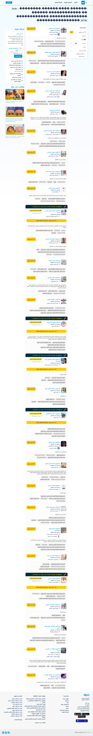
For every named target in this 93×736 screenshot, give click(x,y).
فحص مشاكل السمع (54, 104)
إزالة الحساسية (46, 564)
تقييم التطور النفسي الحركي (40, 101)
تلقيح (64, 65)
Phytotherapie (62, 104)
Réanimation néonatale (61, 122)
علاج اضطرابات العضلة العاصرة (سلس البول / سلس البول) (53, 44)
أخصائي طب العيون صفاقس (38, 714)
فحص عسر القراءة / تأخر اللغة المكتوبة (39, 104)
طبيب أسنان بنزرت (40, 704)
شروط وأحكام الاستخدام (83, 709)
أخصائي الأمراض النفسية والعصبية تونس (35, 719)
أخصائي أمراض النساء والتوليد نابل (36, 712)
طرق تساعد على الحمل (15, 67)
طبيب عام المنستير (40, 710)
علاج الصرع (54, 233)
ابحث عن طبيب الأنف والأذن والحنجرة (13, 712)
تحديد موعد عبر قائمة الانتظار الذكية (45, 221)
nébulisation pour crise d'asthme (59, 293)
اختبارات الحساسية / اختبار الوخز (58, 82)
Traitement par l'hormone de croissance (48, 201)
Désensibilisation (41, 82)
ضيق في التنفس (17, 63)
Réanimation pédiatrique (61, 201)
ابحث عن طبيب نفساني (16, 716)
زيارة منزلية (81, 56)
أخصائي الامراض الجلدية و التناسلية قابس (34, 706)
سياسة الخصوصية (85, 711)
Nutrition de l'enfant (32, 61)
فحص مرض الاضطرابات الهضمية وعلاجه (56, 198)
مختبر (67, 708)
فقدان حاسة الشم (16, 77)
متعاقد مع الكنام (80, 54)
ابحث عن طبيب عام (17, 705)
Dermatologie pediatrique (39, 41)
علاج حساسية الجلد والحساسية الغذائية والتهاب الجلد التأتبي (52, 146)
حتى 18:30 (36, 416)
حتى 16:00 (36, 581)
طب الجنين (44, 198)
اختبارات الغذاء (33, 82)
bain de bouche (18, 71)
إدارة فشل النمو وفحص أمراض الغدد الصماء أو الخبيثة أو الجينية (51, 46)
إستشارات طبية (65, 705)
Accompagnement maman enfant (59, 84)
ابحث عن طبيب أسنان (17, 699)
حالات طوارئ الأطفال (45, 165)
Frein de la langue (36, 594)
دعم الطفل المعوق (50, 399)
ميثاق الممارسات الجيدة (83, 707)
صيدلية (67, 701)
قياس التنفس (62, 291)
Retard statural (54, 165)
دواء (68, 703)
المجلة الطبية (58, 2)
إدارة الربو (50, 182)
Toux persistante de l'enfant (60, 41)
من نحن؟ (87, 703)
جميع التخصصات (18, 720)
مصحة (67, 706)
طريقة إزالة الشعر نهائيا (15, 65)
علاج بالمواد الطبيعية (34, 63)
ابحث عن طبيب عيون (17, 710)
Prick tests (48, 82)
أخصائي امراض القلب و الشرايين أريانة (35, 699)
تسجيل (9, 3)
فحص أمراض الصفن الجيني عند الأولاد (57, 271)
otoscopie (63, 163)
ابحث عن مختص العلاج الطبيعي (14, 708)
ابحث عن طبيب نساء (17, 706)
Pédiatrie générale (62, 141)
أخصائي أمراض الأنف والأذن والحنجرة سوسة (36, 716)
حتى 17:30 (36, 213)
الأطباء (76, 2)
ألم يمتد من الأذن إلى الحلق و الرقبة (16, 80)
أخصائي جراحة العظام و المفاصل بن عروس (36, 701)
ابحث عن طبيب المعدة (16, 703)
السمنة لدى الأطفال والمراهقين (46, 308)
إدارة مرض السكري (49, 41)
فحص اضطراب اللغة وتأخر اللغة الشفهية (56, 101)
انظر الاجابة (18, 56)
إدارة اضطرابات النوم (46, 122)
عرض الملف (30, 53)
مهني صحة (66, 699)
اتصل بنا (87, 705)
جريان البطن (18, 69)
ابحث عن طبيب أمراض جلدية (15, 701)
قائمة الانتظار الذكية (35, 210)
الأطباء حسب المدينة (40, 723)
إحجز (30, 29)
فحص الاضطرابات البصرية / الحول (58, 124)
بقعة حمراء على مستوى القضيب (15, 74)
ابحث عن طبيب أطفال (17, 714)
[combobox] (78, 36)
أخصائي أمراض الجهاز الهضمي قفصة (36, 708)
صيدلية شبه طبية (64, 710)
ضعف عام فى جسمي (16, 61)
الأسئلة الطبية (68, 2)
